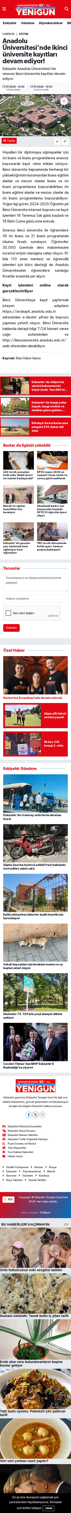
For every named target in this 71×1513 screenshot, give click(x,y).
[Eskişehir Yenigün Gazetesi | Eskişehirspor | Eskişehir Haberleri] (35, 9)
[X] (35, 1115)
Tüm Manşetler (17, 1147)
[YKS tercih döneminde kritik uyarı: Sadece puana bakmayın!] (52, 531)
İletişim (38, 1167)
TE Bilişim (44, 1212)
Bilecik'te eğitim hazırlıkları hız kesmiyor (14, 509)
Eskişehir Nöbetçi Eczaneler (25, 1126)
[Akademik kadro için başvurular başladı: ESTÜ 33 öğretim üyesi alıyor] (52, 494)
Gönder (11, 627)
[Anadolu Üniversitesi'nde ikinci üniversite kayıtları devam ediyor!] (35, 115)
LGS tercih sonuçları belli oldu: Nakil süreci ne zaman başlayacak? (18, 475)
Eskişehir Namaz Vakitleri (23, 1135)
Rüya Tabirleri (14, 1180)
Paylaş (11, 140)
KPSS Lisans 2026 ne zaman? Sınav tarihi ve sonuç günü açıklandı (52, 475)
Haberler (8, 34)
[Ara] (67, 9)
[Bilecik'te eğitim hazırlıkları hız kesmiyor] (18, 494)
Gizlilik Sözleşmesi (17, 1167)
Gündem (27, 23)
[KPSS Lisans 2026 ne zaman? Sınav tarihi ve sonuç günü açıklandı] (52, 460)
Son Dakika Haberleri (20, 1152)
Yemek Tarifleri (37, 1180)
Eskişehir (10, 23)
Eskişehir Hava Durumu (21, 1130)
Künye (53, 1167)
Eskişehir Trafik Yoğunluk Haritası (28, 1139)
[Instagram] (42, 1115)
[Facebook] (29, 1115)
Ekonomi (11, 1175)
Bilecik (51, 1171)
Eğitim (23, 34)
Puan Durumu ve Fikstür (22, 1143)
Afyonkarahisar (51, 23)
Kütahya (44, 1175)
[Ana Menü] (4, 9)
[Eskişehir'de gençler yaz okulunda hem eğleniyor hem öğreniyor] (18, 531)
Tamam (48, 1508)
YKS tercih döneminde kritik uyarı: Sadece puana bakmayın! (52, 546)
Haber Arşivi (15, 1156)
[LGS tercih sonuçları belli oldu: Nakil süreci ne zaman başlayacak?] (18, 460)
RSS (10, 1199)
